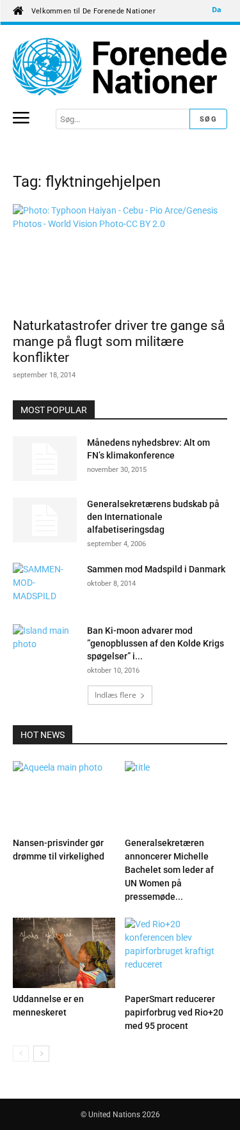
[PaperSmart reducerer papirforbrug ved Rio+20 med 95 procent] (176, 953)
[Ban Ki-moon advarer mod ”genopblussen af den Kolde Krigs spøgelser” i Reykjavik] (45, 646)
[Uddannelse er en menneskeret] (64, 953)
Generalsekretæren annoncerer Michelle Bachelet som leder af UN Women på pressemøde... (169, 870)
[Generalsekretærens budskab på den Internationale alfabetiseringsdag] (45, 520)
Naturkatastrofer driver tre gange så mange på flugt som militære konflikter (119, 341)
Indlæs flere (115, 694)
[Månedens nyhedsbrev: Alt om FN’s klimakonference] (45, 458)
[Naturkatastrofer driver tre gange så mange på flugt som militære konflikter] (120, 257)
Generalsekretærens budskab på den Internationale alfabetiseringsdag (153, 517)
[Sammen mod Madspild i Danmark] (45, 585)
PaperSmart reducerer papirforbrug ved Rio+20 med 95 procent (174, 1012)
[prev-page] (21, 1054)
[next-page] (41, 1054)
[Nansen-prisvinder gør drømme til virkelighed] (64, 796)
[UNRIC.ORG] (120, 66)
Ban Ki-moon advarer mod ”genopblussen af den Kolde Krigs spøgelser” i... (155, 643)
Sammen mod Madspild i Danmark (156, 569)
